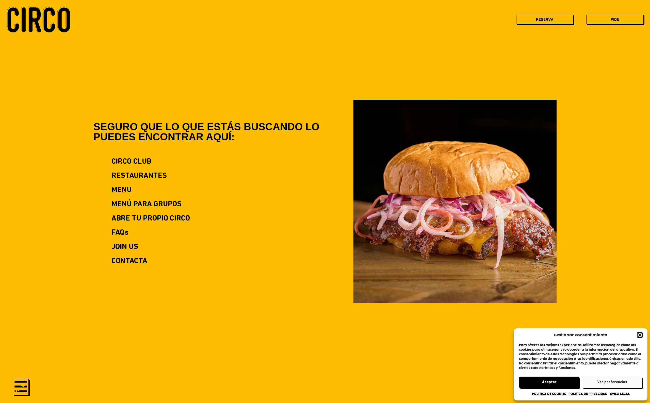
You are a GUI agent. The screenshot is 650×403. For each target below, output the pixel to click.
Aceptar (549, 382)
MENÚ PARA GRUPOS (146, 204)
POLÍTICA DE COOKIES (549, 394)
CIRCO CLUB (131, 162)
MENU (121, 190)
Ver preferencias (612, 382)
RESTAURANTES (139, 176)
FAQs (119, 233)
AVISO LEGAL (620, 394)
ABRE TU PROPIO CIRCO (150, 219)
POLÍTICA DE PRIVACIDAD (587, 394)
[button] (639, 335)
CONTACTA (129, 261)
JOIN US (124, 247)
